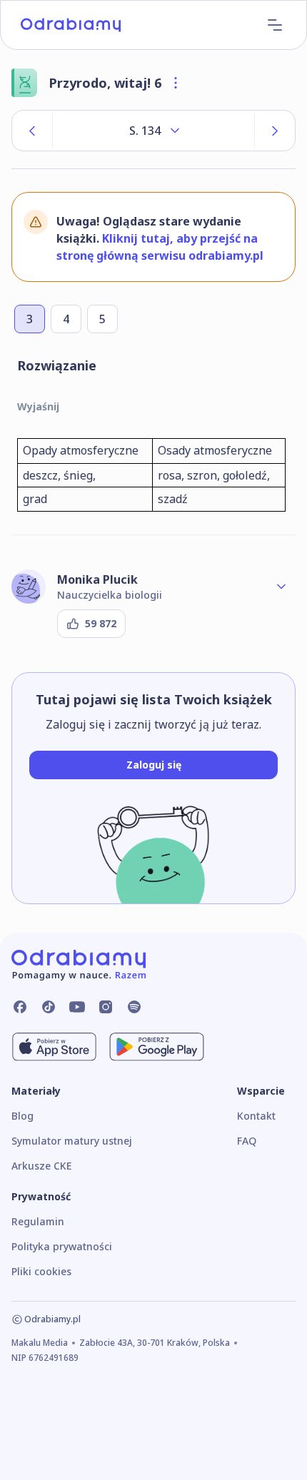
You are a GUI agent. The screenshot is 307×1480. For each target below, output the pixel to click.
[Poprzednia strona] (32, 130)
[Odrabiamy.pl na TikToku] (48, 1006)
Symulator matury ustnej (71, 1140)
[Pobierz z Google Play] (157, 1047)
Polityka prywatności (61, 1246)
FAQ (246, 1140)
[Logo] (71, 25)
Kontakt (256, 1115)
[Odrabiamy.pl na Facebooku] (20, 1006)
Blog (22, 1115)
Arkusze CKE (41, 1165)
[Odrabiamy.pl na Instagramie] (105, 1006)
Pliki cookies (41, 1271)
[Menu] (275, 25)
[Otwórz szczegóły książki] (175, 82)
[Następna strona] (275, 130)
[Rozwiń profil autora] (281, 586)
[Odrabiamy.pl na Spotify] (134, 1006)
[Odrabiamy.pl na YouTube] (77, 1006)
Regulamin (37, 1221)
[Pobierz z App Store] (54, 1047)
